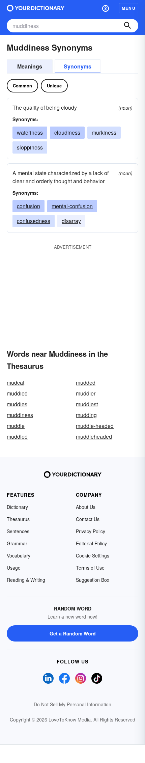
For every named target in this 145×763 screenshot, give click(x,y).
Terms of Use (90, 567)
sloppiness (30, 147)
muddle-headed (95, 426)
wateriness (30, 132)
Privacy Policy (90, 531)
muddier (85, 393)
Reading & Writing (26, 579)
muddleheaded (94, 436)
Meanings (29, 66)
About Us (85, 506)
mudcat (15, 382)
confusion (28, 206)
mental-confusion (72, 206)
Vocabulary (18, 555)
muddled (17, 436)
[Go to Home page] (35, 8)
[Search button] (127, 26)
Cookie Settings (92, 555)
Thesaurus (18, 519)
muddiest (87, 404)
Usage (14, 567)
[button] (106, 8)
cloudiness (67, 132)
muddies (17, 404)
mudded (85, 382)
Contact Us (87, 519)
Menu (129, 8)
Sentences (18, 531)
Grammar (17, 543)
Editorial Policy (91, 543)
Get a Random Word (73, 633)
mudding (86, 415)
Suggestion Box (92, 579)
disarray (71, 221)
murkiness (104, 132)
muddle (16, 426)
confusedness (33, 221)
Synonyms (77, 66)
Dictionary (17, 506)
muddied (17, 393)
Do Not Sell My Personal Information (72, 704)
